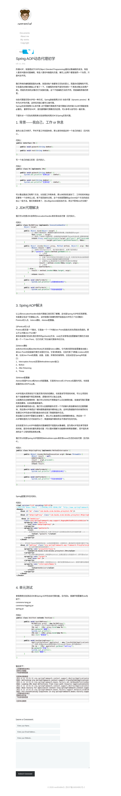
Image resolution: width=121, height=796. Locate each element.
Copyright (25, 43)
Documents (25, 33)
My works (24, 40)
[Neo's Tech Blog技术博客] (24, 23)
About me (25, 36)
